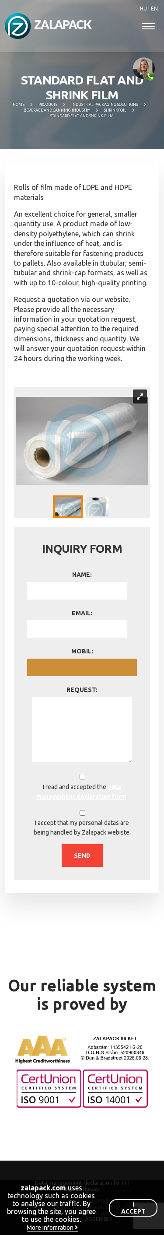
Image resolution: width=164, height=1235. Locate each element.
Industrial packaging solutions (104, 104)
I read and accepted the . (82, 791)
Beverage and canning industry (57, 110)
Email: (82, 613)
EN (154, 8)
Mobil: (82, 651)
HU (144, 8)
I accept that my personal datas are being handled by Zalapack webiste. (82, 827)
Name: (82, 574)
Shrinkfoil (115, 110)
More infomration (51, 1227)
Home (18, 104)
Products (47, 104)
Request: (82, 689)
